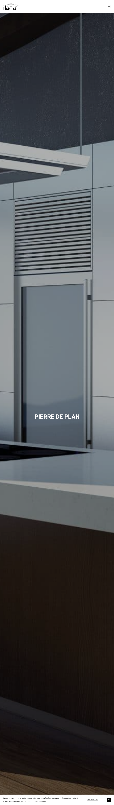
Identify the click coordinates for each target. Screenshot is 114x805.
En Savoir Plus (92, 800)
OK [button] (109, 800)
